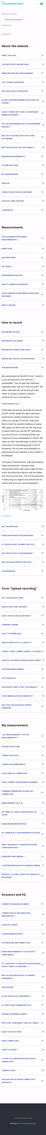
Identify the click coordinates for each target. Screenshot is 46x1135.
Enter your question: (9, 14)
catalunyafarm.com (10, 403)
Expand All (6, 25)
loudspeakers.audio (12, 3)
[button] (23, 55)
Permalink (6, 516)
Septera (22, 1123)
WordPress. (31, 1123)
